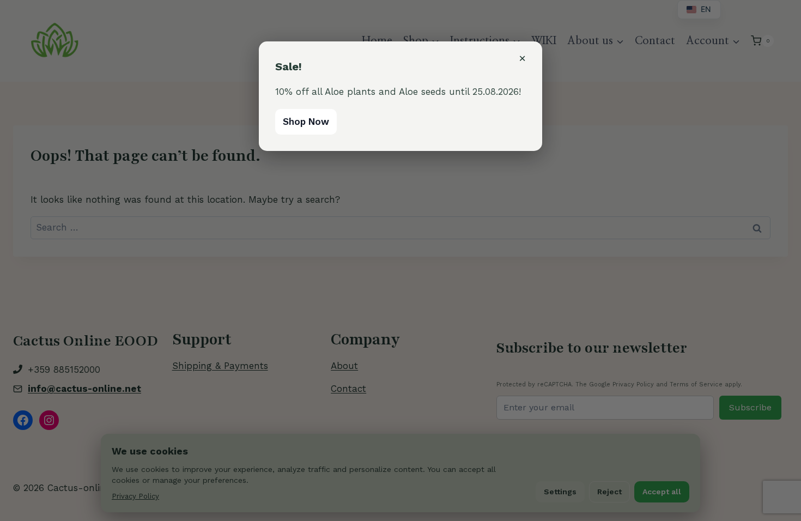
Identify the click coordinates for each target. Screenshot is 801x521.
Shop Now (306, 121)
